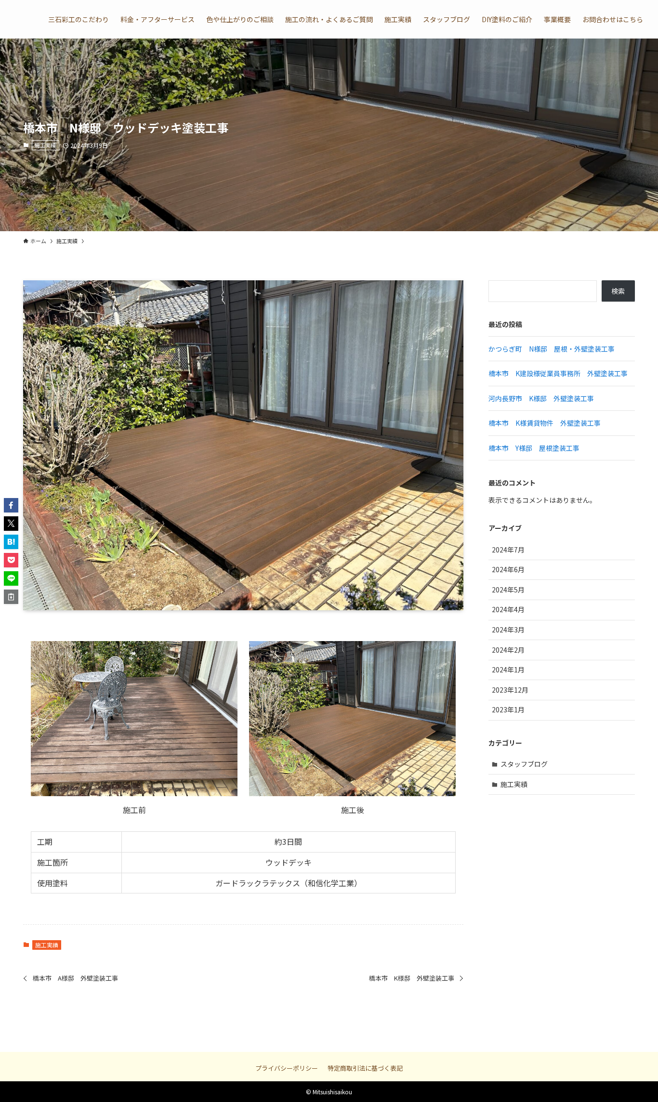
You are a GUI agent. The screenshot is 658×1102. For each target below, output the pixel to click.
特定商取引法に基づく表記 (365, 1068)
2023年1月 (508, 709)
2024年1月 (508, 669)
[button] (11, 505)
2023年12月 (510, 690)
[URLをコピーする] (11, 597)
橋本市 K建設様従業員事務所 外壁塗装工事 (558, 373)
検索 (618, 291)
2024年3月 (508, 629)
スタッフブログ (524, 764)
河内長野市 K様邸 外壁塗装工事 (541, 398)
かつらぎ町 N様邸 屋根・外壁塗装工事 (551, 349)
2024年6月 (508, 569)
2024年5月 (508, 589)
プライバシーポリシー (286, 1068)
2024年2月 (508, 650)
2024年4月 (508, 609)
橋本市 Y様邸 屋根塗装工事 (533, 448)
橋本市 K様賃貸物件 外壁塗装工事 (544, 423)
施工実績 (45, 145)
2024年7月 (508, 549)
